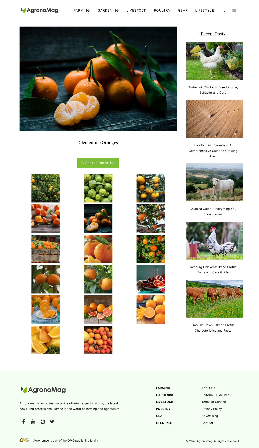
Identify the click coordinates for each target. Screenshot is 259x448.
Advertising (210, 416)
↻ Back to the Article (98, 163)
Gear (183, 10)
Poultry (162, 10)
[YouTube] (33, 422)
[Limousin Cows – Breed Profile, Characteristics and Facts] (214, 299)
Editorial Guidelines (215, 395)
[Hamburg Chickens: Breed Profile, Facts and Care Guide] (214, 241)
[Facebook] (23, 422)
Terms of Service (214, 402)
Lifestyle (204, 10)
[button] (223, 10)
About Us (208, 388)
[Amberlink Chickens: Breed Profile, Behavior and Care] (214, 62)
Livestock (136, 10)
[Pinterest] (42, 422)
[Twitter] (52, 422)
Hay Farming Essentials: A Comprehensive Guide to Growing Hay (213, 150)
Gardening (108, 10)
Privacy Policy (212, 409)
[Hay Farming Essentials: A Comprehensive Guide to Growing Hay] (214, 120)
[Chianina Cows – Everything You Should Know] (214, 183)
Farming (82, 10)
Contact (207, 423)
